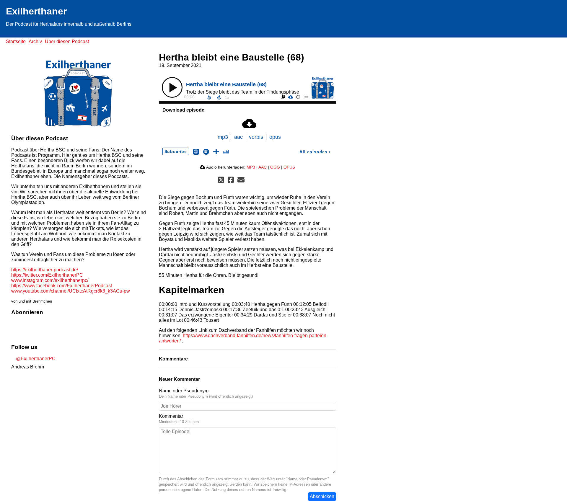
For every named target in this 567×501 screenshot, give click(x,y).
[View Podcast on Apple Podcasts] (196, 151)
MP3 (251, 167)
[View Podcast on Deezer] (226, 151)
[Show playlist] (305, 96)
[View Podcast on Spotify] (206, 151)
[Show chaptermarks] (282, 96)
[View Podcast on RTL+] (216, 151)
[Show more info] (298, 96)
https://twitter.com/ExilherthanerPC (47, 275)
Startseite (16, 41)
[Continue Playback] (172, 87)
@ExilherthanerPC (35, 358)
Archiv (35, 41)
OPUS (289, 167)
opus (275, 137)
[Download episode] (290, 96)
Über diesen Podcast (67, 41)
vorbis (256, 137)
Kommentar (171, 416)
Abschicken (322, 496)
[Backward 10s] (209, 97)
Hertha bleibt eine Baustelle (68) (226, 84)
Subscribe (175, 151)
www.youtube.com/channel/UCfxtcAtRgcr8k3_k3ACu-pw (70, 290)
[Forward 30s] (219, 97)
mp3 (223, 137)
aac (238, 137)
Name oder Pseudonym (183, 390)
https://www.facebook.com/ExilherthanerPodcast (61, 285)
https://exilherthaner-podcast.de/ (44, 269)
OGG (275, 167)
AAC (262, 167)
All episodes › (314, 151)
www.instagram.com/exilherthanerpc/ (49, 280)
